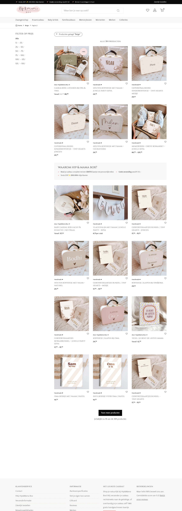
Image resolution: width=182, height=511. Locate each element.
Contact (18, 491)
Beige (27, 25)
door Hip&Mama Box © (62, 85)
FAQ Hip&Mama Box (24, 496)
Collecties (123, 20)
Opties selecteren (60, 93)
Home (20, 25)
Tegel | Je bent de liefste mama (147, 338)
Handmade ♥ (97, 85)
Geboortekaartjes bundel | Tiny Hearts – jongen (148, 228)
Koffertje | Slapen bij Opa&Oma (147, 282)
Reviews (73, 505)
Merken (112, 20)
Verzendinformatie (23, 500)
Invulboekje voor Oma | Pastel (109, 396)
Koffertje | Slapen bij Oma (106, 338)
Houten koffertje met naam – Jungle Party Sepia (108, 89)
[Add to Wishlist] (88, 84)
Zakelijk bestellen (160, 2)
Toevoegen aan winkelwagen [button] (142, 341)
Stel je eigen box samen (80, 496)
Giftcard (73, 500)
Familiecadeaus (68, 20)
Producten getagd (69, 34)
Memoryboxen (85, 20)
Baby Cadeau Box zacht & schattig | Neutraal (67, 228)
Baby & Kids (53, 20)
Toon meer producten (110, 413)
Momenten (100, 20)
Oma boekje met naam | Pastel (69, 396)
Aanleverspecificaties (79, 491)
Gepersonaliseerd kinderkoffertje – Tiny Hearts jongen (69, 149)
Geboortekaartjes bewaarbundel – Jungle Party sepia (69, 341)
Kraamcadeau (38, 20)
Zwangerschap (21, 20)
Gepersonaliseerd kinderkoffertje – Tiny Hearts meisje (147, 91)
